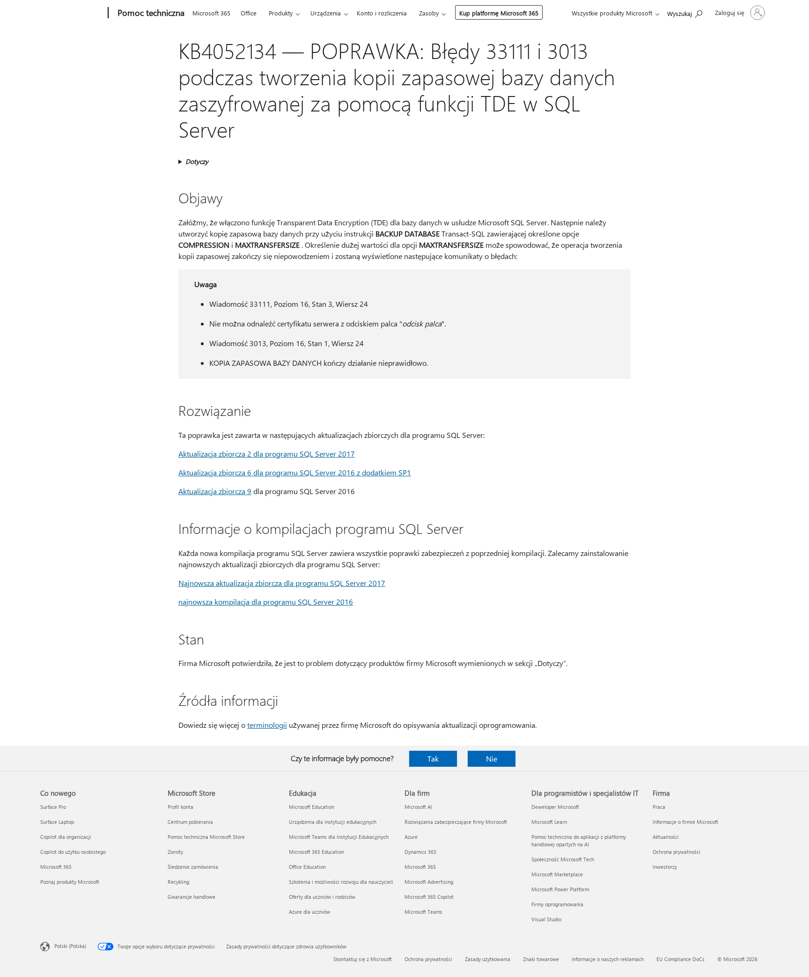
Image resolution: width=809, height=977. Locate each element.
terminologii (267, 725)
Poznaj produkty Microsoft (69, 881)
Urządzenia (325, 13)
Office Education (307, 866)
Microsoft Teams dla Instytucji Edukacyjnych (339, 836)
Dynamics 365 (420, 851)
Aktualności (666, 836)
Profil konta (180, 806)
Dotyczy (196, 161)
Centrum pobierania (190, 821)
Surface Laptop (57, 821)
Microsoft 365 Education (316, 851)
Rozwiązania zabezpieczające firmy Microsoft (455, 821)
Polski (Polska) (70, 945)
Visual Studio (546, 919)
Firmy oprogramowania (557, 904)
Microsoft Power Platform (560, 889)
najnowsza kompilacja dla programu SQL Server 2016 (265, 602)
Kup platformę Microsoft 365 (498, 13)
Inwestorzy (665, 866)
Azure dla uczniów (309, 911)
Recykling (178, 881)
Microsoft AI (418, 806)
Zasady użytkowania (487, 958)
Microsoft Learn (549, 821)
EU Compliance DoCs (680, 958)
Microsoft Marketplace (557, 874)
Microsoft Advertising (428, 881)
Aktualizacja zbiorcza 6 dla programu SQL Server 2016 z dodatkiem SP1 (294, 472)
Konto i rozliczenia (382, 13)
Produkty (281, 13)
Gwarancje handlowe (191, 896)
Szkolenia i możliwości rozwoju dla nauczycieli (341, 881)
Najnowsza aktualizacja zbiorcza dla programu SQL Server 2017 (281, 583)
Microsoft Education (311, 806)
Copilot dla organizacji (65, 836)
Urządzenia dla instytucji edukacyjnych (332, 821)
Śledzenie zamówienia (193, 866)
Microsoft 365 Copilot (429, 896)
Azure (411, 836)
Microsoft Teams (423, 911)
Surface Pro (53, 806)
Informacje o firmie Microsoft (685, 821)
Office (249, 13)
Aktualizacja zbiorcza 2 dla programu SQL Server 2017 (266, 454)
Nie (491, 758)
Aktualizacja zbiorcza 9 (214, 491)
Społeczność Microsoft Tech (562, 859)
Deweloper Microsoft (555, 806)
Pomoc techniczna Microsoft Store (206, 836)
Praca (659, 806)
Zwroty (175, 851)
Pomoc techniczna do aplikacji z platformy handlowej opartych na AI (578, 840)
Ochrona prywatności (676, 851)
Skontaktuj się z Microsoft (362, 958)
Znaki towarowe (541, 958)
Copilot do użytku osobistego (73, 851)
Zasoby (429, 13)
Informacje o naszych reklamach (608, 958)
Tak (433, 758)
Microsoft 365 (211, 13)
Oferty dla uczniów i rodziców (322, 896)
